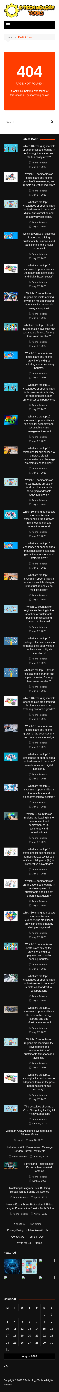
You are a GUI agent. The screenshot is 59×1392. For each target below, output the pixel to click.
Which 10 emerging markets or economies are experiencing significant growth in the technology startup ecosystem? (39, 920)
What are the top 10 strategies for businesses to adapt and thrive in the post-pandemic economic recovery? (39, 1082)
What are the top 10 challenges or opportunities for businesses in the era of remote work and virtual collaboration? (39, 983)
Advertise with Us (38, 1230)
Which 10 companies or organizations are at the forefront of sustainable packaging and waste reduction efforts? (39, 487)
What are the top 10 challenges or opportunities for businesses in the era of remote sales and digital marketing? (39, 761)
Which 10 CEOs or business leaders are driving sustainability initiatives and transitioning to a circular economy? (39, 241)
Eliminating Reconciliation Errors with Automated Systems (39, 1167)
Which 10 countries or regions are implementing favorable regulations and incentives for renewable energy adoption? (39, 301)
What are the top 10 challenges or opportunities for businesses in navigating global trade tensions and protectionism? (39, 551)
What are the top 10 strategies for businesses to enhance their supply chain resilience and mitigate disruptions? (39, 646)
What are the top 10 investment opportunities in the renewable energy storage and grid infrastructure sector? (39, 1015)
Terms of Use (36, 1236)
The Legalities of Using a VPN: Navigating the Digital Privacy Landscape (39, 1110)
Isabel (20, 1140)
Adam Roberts (39, 162)
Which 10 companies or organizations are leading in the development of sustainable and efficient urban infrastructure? (39, 888)
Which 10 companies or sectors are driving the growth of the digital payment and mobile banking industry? (39, 951)
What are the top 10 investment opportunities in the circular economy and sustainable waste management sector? (39, 424)
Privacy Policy (15, 1230)
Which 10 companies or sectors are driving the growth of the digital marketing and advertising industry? (39, 360)
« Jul (6, 1366)
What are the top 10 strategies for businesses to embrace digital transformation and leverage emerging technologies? (39, 455)
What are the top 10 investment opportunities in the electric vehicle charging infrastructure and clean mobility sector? (39, 582)
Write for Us (24, 1243)
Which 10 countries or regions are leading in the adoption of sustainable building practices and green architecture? (39, 614)
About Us (19, 1224)
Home (38, 1243)
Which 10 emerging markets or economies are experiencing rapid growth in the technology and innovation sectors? (39, 519)
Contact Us (17, 1236)
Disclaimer (35, 1224)
